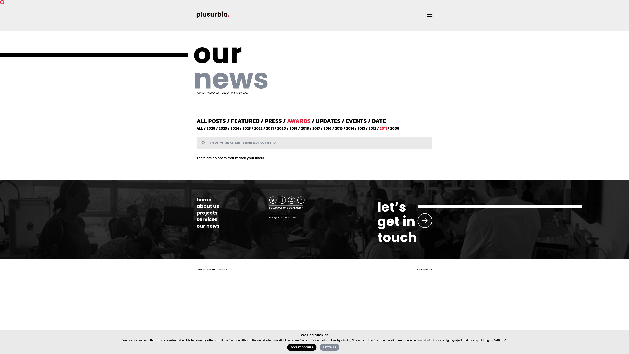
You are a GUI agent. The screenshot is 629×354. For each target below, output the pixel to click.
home (204, 200)
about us (208, 206)
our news (208, 226)
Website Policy (427, 340)
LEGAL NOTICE (203, 269)
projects (207, 213)
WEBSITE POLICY (219, 269)
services (207, 219)
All (200, 128)
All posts (211, 121)
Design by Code (424, 269)
